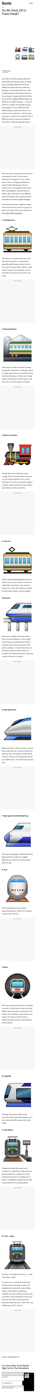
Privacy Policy (10, 1387)
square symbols (21, 182)
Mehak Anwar (6, 71)
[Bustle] (7, 3)
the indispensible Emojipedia (12, 213)
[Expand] (25, 1374)
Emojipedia (12, 1357)
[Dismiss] (32, 1374)
